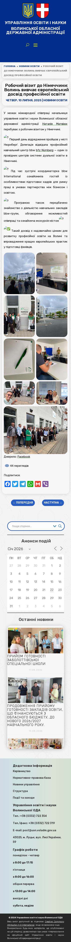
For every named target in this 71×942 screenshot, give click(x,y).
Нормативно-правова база (32, 777)
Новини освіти (55, 100)
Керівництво (21, 771)
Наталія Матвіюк (54, 124)
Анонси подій (36, 541)
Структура (20, 791)
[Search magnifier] (60, 526)
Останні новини (36, 619)
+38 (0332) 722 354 (33, 816)
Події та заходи (23, 797)
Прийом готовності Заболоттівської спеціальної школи (26, 660)
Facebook (23, 456)
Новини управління (26, 784)
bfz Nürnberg (44, 150)
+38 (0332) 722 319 (41, 823)
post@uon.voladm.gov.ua (39, 830)
